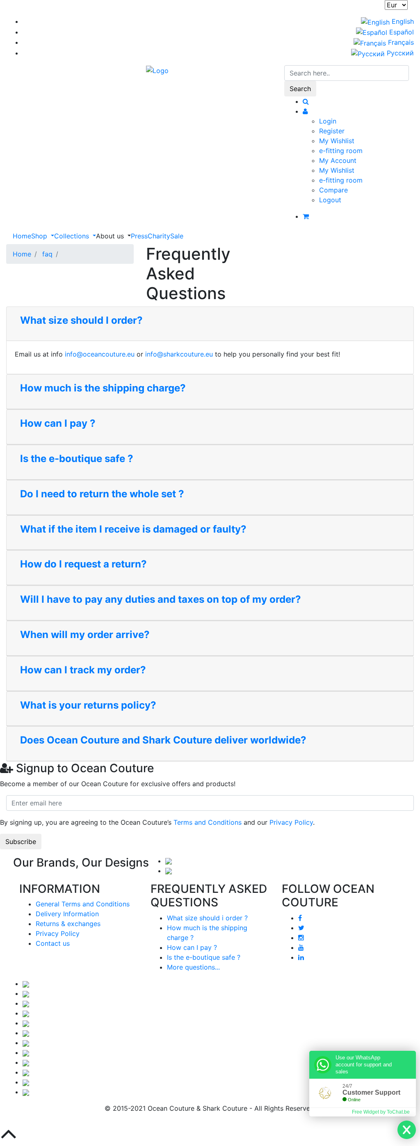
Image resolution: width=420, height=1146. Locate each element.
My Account (337, 160)
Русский (399, 53)
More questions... (193, 967)
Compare (333, 190)
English (402, 21)
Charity (159, 236)
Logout (330, 200)
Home (22, 236)
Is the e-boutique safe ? (203, 957)
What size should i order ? (207, 918)
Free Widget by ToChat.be (381, 1112)
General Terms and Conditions (83, 904)
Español (400, 32)
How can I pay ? (192, 947)
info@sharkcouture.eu (179, 354)
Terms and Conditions (207, 822)
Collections (72, 236)
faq (47, 254)
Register (332, 131)
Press (139, 236)
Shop (40, 236)
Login (327, 121)
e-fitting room (341, 150)
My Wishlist (336, 141)
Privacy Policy (291, 822)
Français (400, 42)
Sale (176, 236)
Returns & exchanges (68, 924)
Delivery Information (67, 914)
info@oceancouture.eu (100, 354)
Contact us (53, 943)
